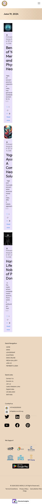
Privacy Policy (23, 489)
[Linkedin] (20, 419)
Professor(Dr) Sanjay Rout (10, 38)
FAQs (24, 491)
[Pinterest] (31, 427)
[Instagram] (31, 419)
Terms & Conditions (11, 489)
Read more (8, 118)
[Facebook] (20, 427)
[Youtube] (10, 427)
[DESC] (4, 3)
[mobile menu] (39, 3)
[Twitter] (10, 419)
